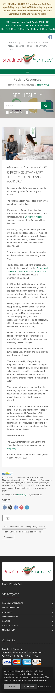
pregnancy (11, 448)
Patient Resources (25, 84)
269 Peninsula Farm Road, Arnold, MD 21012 (27, 21)
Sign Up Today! (40, 46)
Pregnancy (8, 537)
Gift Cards (7, 612)
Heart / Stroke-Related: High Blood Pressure (22, 531)
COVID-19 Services (10, 616)
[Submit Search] (46, 105)
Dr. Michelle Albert (33, 216)
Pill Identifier (34, 43)
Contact (6, 621)
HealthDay (21, 494)
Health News (16, 112)
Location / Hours (24, 46)
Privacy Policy (8, 630)
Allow (12, 686)
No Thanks (28, 686)
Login (10, 49)
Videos (33, 112)
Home (11, 84)
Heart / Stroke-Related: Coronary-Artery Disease (24, 526)
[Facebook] (50, 37)
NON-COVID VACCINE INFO (12, 603)
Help (23, 43)
